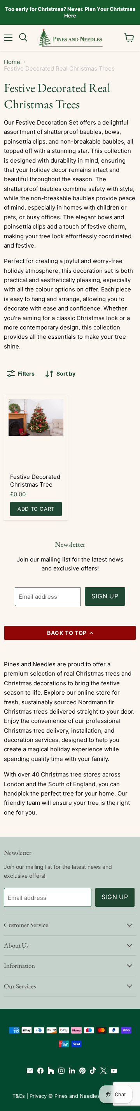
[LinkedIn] (70, 1070)
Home (12, 62)
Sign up (105, 596)
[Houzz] (49, 1070)
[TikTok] (91, 1070)
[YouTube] (112, 1070)
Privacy (38, 1096)
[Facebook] (38, 1070)
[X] (101, 1070)
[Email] (28, 1070)
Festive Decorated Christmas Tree (35, 480)
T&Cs (18, 1096)
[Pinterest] (80, 1070)
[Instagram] (59, 1070)
